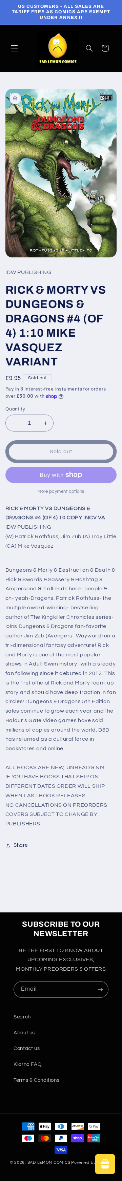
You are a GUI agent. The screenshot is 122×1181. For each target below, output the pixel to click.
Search (22, 1016)
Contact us (27, 1048)
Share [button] (21, 845)
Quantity (15, 409)
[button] (14, 48)
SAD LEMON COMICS (48, 1162)
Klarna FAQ (27, 1064)
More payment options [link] (61, 491)
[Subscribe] (100, 989)
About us (24, 1032)
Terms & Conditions (36, 1080)
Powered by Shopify (91, 1162)
